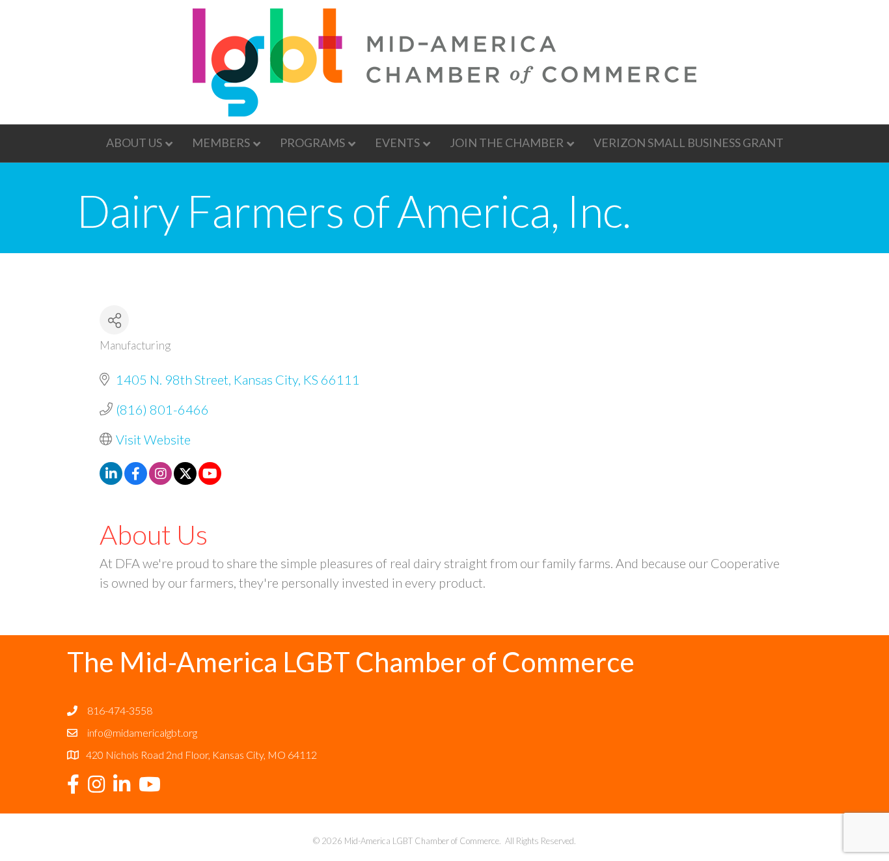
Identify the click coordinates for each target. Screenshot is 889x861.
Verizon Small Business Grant (689, 142)
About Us (134, 142)
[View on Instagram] (160, 479)
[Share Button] (114, 320)
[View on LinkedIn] (111, 479)
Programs (312, 142)
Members (221, 142)
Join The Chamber (507, 142)
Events (397, 142)
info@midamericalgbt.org (142, 732)
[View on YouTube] (209, 479)
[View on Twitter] (185, 479)
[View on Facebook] (135, 479)
